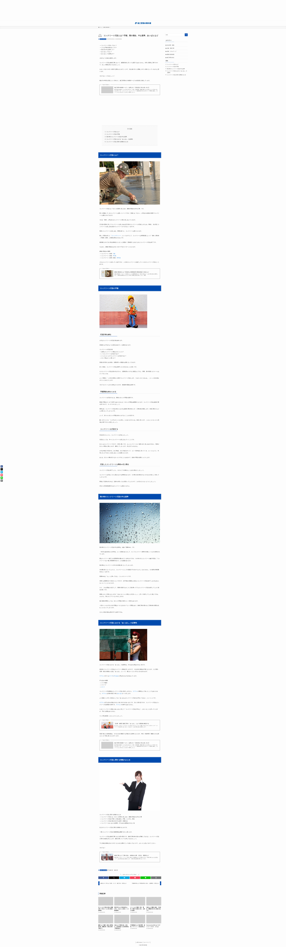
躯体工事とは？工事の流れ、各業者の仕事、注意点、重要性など (131, 855)
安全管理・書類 (170, 45)
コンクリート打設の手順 (113, 134)
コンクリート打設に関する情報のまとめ (117, 141)
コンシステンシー (116, 235)
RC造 (114, 255)
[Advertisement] (44, 10)
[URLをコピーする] (156, 877)
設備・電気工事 (170, 48)
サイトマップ (147, 942)
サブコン (102, 676)
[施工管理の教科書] (143, 23)
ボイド (103, 687)
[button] (103, 877)
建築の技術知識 (103, 870)
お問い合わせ (139, 942)
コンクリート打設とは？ (113, 131)
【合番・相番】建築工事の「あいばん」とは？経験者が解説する (131, 723)
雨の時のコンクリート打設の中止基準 (117, 136)
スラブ (111, 676)
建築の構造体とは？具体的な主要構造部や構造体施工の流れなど (131, 272)
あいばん (119, 693)
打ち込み (116, 676)
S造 (114, 253)
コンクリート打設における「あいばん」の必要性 (120, 139)
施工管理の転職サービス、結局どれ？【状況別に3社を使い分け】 (132, 87)
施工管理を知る (170, 57)
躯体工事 (116, 870)
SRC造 (119, 257)
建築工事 (111, 870)
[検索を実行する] (186, 34)
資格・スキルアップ (171, 51)
